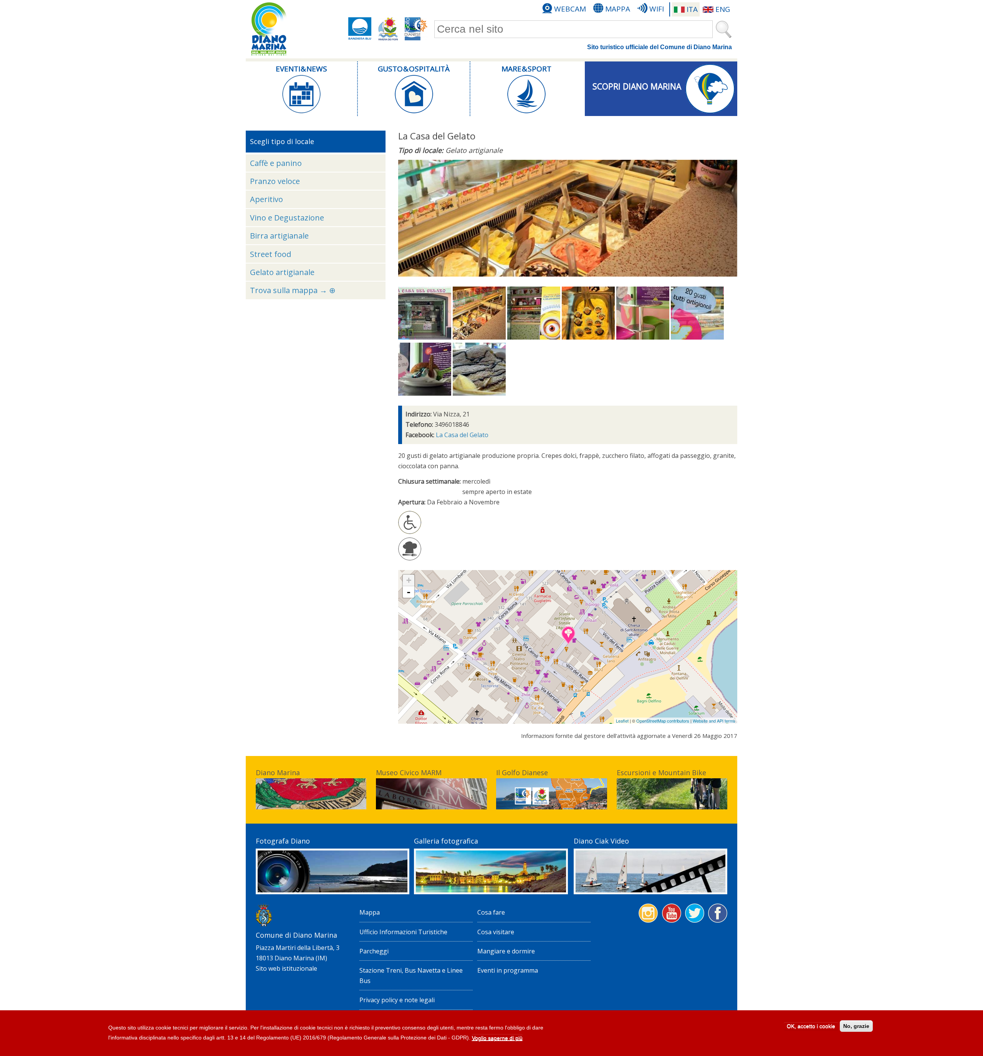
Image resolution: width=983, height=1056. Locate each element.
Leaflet (622, 721)
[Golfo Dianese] (416, 28)
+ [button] (408, 580)
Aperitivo (266, 199)
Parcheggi (374, 951)
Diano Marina (278, 772)
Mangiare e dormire (506, 951)
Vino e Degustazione (287, 217)
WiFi (656, 9)
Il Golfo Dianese (522, 772)
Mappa (617, 9)
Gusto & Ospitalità (414, 69)
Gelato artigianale (282, 272)
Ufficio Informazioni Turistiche (403, 932)
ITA (692, 9)
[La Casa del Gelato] (424, 337)
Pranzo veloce (275, 181)
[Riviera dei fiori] (388, 28)
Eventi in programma (507, 970)
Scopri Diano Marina (636, 86)
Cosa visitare (495, 932)
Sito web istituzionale (286, 968)
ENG (722, 9)
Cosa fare (491, 912)
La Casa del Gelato (462, 435)
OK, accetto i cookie (811, 1026)
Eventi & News (301, 69)
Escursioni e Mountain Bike (661, 772)
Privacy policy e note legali (397, 1000)
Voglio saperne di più (497, 1038)
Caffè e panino (276, 163)
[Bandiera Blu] (359, 28)
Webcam (570, 9)
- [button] (408, 592)
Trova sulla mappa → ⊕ (293, 290)
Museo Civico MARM (409, 772)
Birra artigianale (279, 235)
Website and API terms (714, 721)
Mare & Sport (526, 69)
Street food (270, 254)
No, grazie (856, 1026)
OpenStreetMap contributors (662, 721)
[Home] (269, 29)
